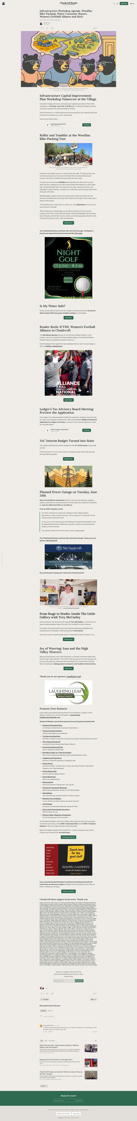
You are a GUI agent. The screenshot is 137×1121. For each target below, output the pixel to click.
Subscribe (124, 3)
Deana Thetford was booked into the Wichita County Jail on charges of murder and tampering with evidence (61, 1076)
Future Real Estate (49, 777)
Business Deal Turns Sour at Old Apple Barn (56, 1060)
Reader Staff (46, 23)
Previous (45, 999)
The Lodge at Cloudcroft (51, 742)
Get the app (76, 1113)
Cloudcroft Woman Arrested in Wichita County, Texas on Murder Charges (61, 1073)
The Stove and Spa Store (51, 736)
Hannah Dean (50, 1052)
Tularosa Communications (52, 731)
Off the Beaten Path (49, 771)
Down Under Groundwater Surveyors (56, 809)
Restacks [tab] (50, 1010)
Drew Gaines (49, 1065)
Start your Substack (64, 1113)
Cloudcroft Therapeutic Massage (54, 788)
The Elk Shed (47, 804)
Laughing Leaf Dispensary (52, 758)
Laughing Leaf (73, 676)
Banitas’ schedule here (54, 346)
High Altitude (47, 793)
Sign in (132, 3)
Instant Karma (47, 764)
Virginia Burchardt (48, 1025)
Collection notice (84, 1109)
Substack (60, 1117)
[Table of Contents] (2, 560)
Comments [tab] (43, 1010)
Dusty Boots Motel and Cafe (52, 747)
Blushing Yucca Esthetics (51, 799)
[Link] (37, 97)
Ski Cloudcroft (51, 541)
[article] (68, 1050)
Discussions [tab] (52, 1040)
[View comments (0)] (55, 1067)
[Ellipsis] (96, 1025)
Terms (77, 1109)
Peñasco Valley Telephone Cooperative (56, 815)
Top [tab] (41, 1040)
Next (92, 999)
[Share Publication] (117, 3)
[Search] (114, 3)
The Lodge (78, 233)
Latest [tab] (45, 1040)
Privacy (73, 1109)
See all (43, 1086)
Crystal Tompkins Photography (71, 608)
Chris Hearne (56, 1065)
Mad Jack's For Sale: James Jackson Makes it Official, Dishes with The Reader (59, 1046)
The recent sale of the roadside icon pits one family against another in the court (60, 1062)
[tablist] (46, 1010)
